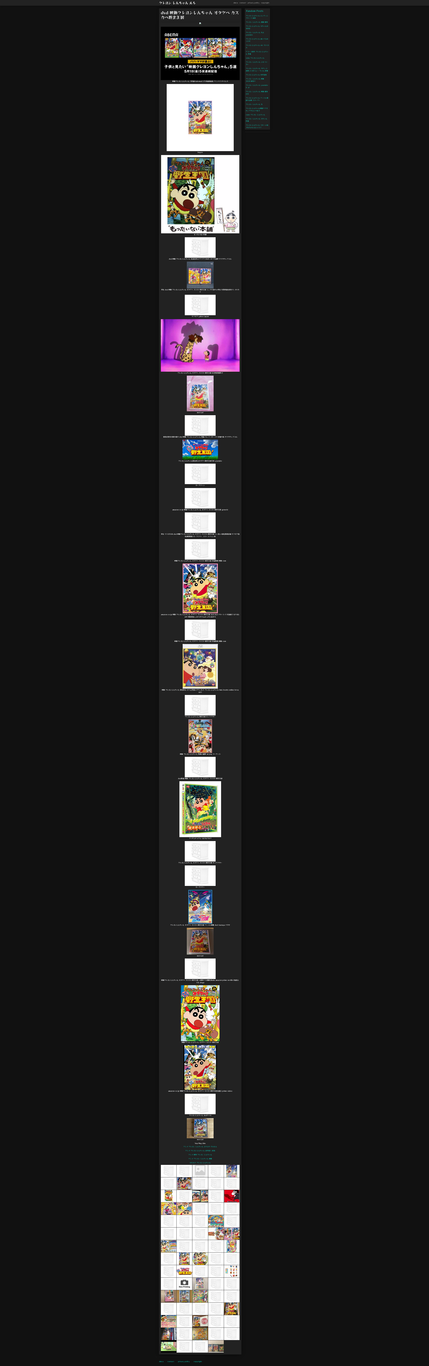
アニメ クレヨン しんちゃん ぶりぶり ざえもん (200, 1146)
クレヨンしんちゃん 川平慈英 (256, 75)
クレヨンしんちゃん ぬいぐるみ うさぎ (257, 40)
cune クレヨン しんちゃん (255, 115)
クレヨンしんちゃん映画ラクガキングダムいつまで (257, 109)
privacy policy (253, 3)
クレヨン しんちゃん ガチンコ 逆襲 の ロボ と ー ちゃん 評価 (257, 69)
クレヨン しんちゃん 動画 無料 (257, 22)
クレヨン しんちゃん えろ (177, 2)
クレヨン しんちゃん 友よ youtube (255, 33)
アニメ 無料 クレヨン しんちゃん (200, 1154)
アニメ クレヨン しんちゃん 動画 (200, 1158)
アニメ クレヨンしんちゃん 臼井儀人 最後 (200, 1150)
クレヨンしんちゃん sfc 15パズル (257, 46)
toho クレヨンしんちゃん (255, 58)
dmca (235, 3)
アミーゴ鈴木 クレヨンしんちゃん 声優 (257, 52)
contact (242, 3)
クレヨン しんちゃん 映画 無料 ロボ (257, 92)
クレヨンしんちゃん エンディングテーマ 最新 (257, 17)
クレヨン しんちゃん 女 (254, 104)
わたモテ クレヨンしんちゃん (200, 1163)
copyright (265, 3)
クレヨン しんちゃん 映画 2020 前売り (255, 80)
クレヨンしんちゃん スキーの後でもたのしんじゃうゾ (257, 126)
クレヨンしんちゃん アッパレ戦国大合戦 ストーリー (257, 99)
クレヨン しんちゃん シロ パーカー (257, 63)
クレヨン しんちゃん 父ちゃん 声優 (256, 120)
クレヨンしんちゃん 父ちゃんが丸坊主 (257, 27)
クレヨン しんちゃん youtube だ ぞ (257, 86)
